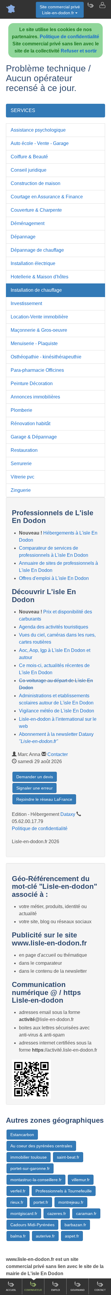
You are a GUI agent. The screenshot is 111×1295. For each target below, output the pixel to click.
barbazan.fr (75, 1224)
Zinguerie (21, 490)
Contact (100, 1290)
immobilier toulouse (28, 1157)
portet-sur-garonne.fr (30, 1168)
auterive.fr (45, 1236)
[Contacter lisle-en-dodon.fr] (102, 9)
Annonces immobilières (35, 396)
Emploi (55, 1290)
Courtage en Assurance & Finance (47, 196)
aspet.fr (72, 1236)
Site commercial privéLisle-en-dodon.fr (60, 9)
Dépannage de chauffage (37, 250)
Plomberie (21, 410)
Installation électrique (33, 263)
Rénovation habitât (30, 423)
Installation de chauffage (36, 290)
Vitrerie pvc (22, 476)
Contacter (57, 754)
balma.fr (18, 1236)
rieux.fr (16, 1202)
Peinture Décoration (32, 383)
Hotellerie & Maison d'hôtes (39, 276)
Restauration (24, 450)
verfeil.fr (17, 1191)
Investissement (26, 303)
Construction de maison (35, 183)
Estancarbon (22, 1134)
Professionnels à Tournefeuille (64, 1191)
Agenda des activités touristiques (53, 626)
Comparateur (33, 1290)
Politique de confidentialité (69, 36)
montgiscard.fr (23, 1213)
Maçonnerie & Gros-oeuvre (39, 330)
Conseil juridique (28, 170)
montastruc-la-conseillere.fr (36, 1179)
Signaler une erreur (34, 788)
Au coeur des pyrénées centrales (41, 1146)
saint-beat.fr (68, 1157)
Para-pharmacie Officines (37, 370)
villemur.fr (81, 1179)
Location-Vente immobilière (39, 316)
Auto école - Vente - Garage (40, 143)
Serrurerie (21, 463)
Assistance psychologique (38, 130)
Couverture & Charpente (36, 210)
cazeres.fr (56, 1213)
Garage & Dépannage (34, 436)
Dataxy (67, 814)
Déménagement (27, 223)
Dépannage (23, 236)
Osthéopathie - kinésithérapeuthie (46, 356)
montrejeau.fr (70, 1202)
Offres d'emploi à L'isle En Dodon (54, 578)
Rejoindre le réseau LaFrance (44, 799)
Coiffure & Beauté (29, 156)
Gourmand (77, 1290)
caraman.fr (86, 1213)
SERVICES (23, 110)
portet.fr (40, 1202)
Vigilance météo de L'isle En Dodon (56, 710)
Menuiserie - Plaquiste (34, 343)
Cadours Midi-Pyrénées (32, 1224)
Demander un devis (34, 776)
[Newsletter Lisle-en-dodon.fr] (90, 9)
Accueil (11, 1290)
